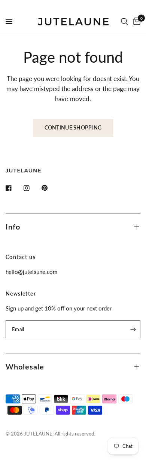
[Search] (124, 21)
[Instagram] (32, 188)
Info (13, 226)
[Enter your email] (132, 329)
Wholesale (25, 366)
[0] (135, 21)
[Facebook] (14, 188)
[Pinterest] (50, 188)
